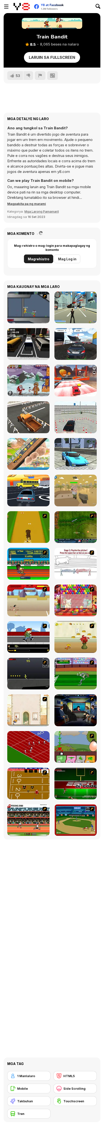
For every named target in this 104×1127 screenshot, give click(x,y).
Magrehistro (38, 259)
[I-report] (40, 75)
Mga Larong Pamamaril (41, 211)
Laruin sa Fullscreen (52, 57)
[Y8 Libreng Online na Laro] (22, 6)
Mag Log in (67, 259)
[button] (26, 203)
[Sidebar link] (6, 6)
